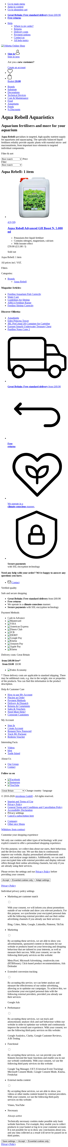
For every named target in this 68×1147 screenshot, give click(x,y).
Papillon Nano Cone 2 (19, 329)
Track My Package (17, 734)
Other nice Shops (16, 824)
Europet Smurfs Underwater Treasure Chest (29, 326)
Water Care (13, 297)
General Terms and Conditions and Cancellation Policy (35, 807)
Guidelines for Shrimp (19, 299)
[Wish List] (10, 72)
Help (10, 23)
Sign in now (14, 56)
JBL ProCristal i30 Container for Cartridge (29, 323)
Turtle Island (14, 753)
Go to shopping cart (17, 9)
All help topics (21, 40)
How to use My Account (20, 694)
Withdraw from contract (13, 829)
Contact (11, 767)
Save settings (9, 1141)
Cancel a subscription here (21, 815)
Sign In (11, 725)
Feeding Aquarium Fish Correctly (24, 294)
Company (12, 821)
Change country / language (38, 790)
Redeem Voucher (16, 737)
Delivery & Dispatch (18, 703)
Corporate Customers (18, 714)
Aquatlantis (13, 318)
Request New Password (19, 731)
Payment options (22, 34)
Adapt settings (42, 880)
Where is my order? (24, 26)
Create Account (15, 728)
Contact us (19, 37)
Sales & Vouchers (16, 709)
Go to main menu (16, 4)
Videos (11, 747)
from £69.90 (34, 15)
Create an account (16, 67)
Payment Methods (17, 700)
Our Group (13, 764)
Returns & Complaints (19, 706)
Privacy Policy (15, 804)
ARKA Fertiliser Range (19, 302)
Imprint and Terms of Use (20, 801)
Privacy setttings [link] (16, 813)
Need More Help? (17, 711)
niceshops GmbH (24, 796)
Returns (18, 29)
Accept (6, 880)
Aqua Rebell (20, 281)
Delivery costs (21, 31)
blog (10, 750)
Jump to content (15, 6)
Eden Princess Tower (18, 320)
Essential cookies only (22, 880)
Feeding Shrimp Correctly (21, 305)
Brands (11, 278)
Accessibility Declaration (20, 810)
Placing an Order (16, 697)
